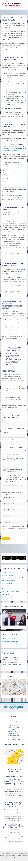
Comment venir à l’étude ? (9, 638)
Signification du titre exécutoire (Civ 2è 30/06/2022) (13, 804)
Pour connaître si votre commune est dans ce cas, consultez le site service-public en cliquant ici (14, 148)
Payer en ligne (14, 708)
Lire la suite (17, 820)
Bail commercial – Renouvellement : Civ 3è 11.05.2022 (13, 827)
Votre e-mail (5, 432)
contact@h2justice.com (11, 662)
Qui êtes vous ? (6, 421)
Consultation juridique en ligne (10, 597)
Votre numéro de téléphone (9, 440)
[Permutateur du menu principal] (25, 4)
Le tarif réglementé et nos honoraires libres (14, 644)
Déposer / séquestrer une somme (11, 591)
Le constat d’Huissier (7, 575)
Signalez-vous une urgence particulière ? (13, 447)
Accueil (6, 705)
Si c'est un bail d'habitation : (9, 465)
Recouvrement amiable (8, 580)
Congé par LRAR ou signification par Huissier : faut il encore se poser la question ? (13, 780)
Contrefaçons (5, 594)
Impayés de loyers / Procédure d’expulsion (13, 578)
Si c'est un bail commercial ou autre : (12, 475)
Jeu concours (5, 586)
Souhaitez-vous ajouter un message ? (12, 485)
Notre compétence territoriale (10, 641)
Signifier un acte (6, 572)
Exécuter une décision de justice (10, 583)
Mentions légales (18, 858)
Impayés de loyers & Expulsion (17, 706)
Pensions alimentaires (8, 589)
